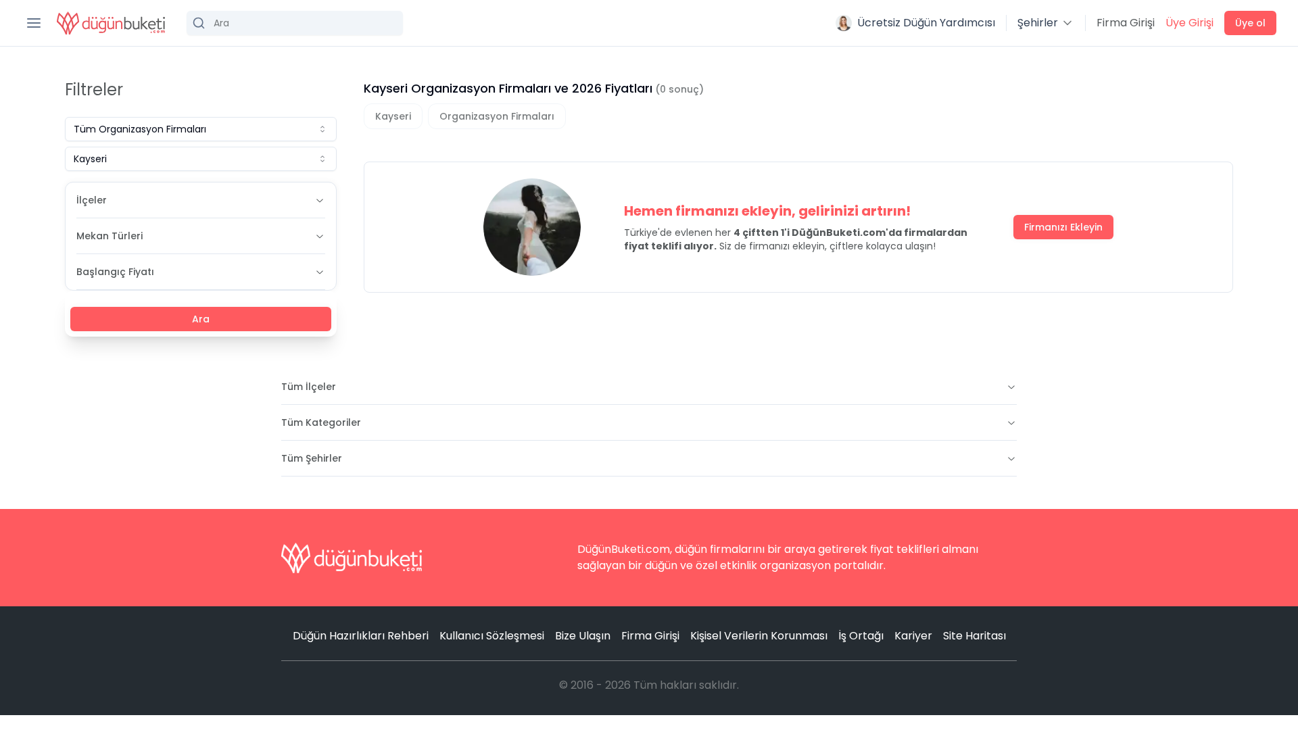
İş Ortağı (861, 635)
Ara (201, 319)
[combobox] (201, 129)
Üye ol (1250, 23)
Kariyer (913, 635)
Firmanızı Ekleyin (1063, 227)
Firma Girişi (1126, 22)
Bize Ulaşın (582, 635)
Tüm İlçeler (308, 386)
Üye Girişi (1189, 22)
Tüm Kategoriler (321, 422)
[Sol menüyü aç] (34, 23)
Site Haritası (974, 635)
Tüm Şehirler (311, 458)
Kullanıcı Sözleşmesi (491, 635)
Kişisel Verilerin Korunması (758, 635)
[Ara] (295, 23)
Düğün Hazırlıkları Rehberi (361, 635)
